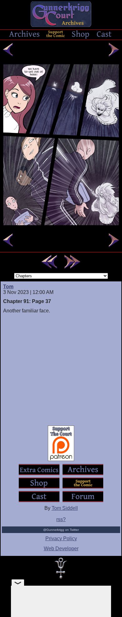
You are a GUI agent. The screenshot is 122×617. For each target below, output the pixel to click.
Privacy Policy (61, 538)
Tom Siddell (65, 508)
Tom (8, 286)
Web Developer (61, 548)
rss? (61, 519)
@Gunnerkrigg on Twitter (61, 529)
